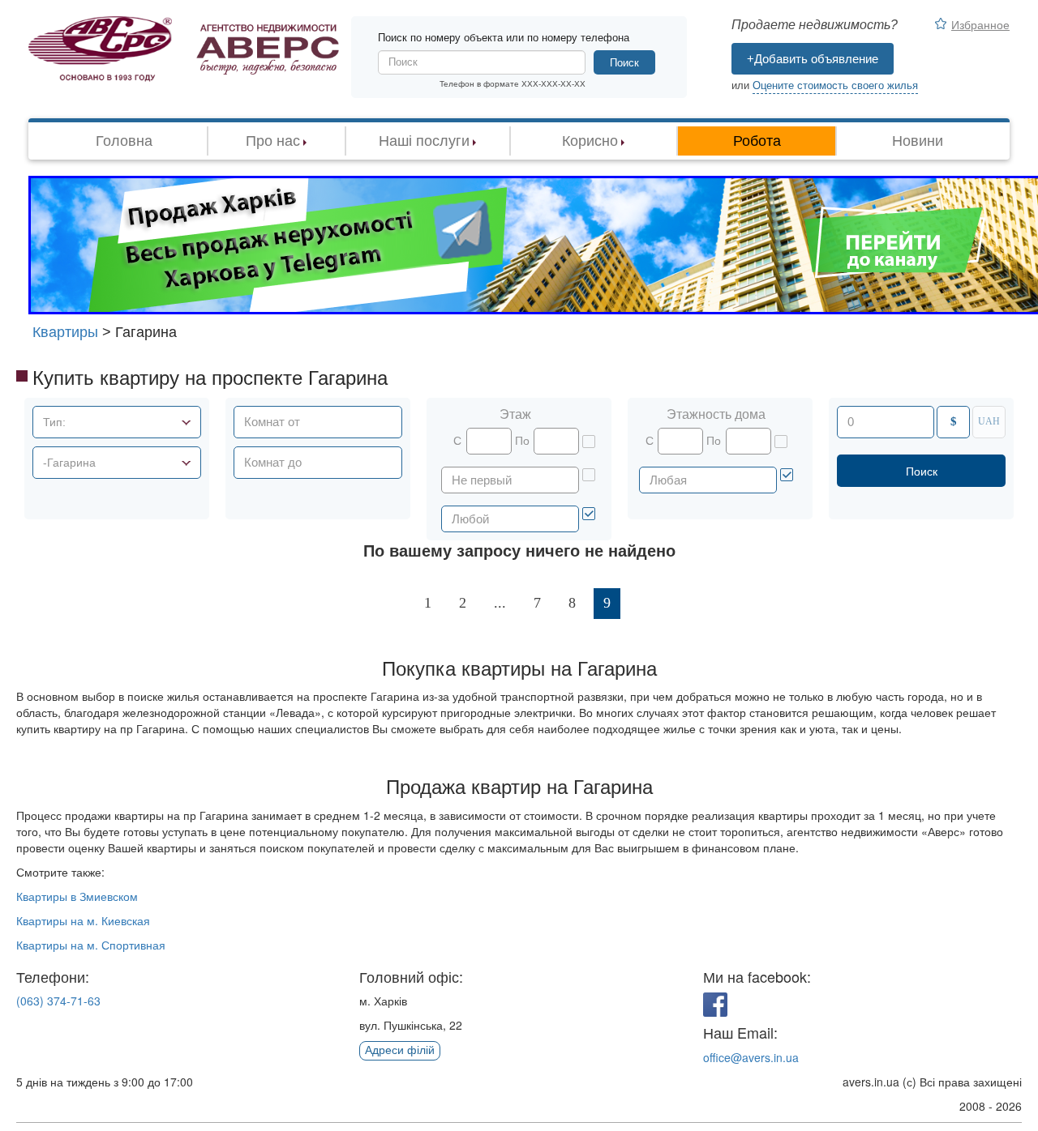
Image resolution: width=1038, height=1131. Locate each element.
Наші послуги (424, 141)
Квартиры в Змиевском (77, 896)
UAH (989, 421)
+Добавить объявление (812, 59)
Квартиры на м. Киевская (83, 920)
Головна (124, 141)
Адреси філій (400, 1050)
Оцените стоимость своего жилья (835, 85)
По (522, 440)
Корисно (590, 141)
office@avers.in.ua (751, 1057)
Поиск (624, 63)
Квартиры (65, 332)
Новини (917, 141)
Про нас (273, 141)
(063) (58, 1000)
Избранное (980, 24)
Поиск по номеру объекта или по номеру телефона (503, 38)
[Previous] (390, 603)
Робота (757, 141)
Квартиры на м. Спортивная (90, 945)
